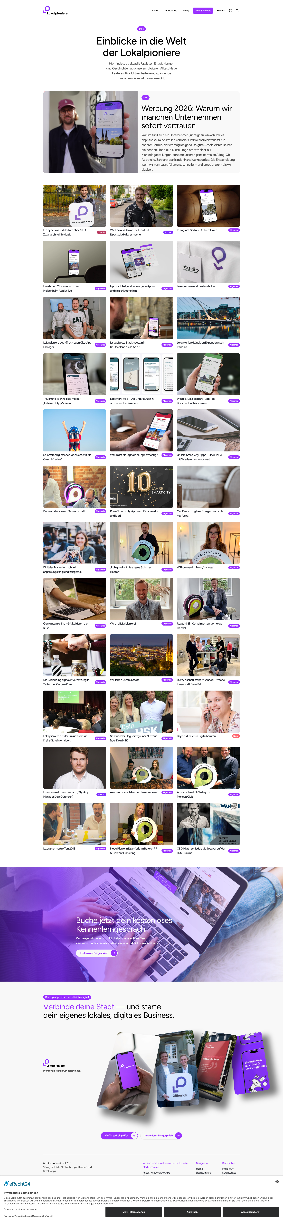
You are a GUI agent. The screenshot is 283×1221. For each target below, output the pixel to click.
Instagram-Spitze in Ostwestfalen (197, 230)
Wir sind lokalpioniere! (123, 623)
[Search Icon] (237, 10)
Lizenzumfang (203, 1172)
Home (199, 1168)
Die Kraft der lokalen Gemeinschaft (64, 511)
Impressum (228, 1168)
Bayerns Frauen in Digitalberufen (196, 736)
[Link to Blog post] (90, 132)
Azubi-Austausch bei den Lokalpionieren (134, 792)
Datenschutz (229, 1172)
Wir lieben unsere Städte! (125, 680)
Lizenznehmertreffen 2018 (59, 848)
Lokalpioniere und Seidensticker (196, 286)
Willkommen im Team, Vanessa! (195, 567)
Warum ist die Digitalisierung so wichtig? (134, 455)
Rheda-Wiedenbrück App (156, 1172)
